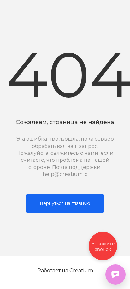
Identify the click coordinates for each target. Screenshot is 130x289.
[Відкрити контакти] (115, 274)
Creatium (81, 271)
